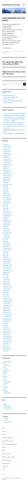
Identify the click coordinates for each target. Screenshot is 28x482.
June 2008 (6, 294)
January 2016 (6, 195)
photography (6, 381)
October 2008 (6, 288)
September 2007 (7, 305)
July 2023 (5, 157)
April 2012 (6, 228)
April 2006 (6, 329)
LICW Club (5, 466)
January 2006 (6, 334)
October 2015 (6, 201)
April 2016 (6, 192)
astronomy (6, 365)
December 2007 (7, 299)
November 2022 (7, 160)
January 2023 (6, 159)
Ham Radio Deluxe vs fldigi (17, 115)
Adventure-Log (9, 422)
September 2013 (7, 215)
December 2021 (7, 171)
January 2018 (6, 181)
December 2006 (7, 314)
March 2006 (6, 330)
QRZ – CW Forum (6, 453)
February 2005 (7, 349)
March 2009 (6, 281)
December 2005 (7, 336)
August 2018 (6, 179)
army (4, 363)
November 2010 (7, 248)
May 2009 (6, 277)
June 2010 (5, 254)
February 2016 (7, 193)
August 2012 (6, 224)
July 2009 (5, 274)
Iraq (4, 378)
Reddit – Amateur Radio (8, 457)
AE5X (3, 450)
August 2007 (6, 307)
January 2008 (6, 298)
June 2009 (6, 276)
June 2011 (5, 239)
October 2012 (6, 223)
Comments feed (7, 407)
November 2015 (7, 199)
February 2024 (7, 146)
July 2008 (5, 292)
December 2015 (7, 197)
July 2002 (5, 351)
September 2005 (7, 341)
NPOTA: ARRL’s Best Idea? (18, 133)
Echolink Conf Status (7, 437)
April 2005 (6, 345)
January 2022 (6, 170)
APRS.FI (4, 431)
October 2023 (6, 151)
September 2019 (7, 177)
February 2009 (7, 283)
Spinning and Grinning (11, 5)
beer (4, 367)
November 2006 (7, 316)
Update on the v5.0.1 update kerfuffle (12, 101)
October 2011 (6, 235)
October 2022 (6, 162)
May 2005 (6, 343)
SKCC (6, 420)
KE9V (3, 447)
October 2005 (6, 340)
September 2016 (7, 184)
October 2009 (6, 268)
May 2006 (6, 327)
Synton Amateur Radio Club (10, 97)
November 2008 (7, 287)
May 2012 (5, 226)
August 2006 (6, 321)
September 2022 (7, 164)
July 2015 (5, 204)
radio (19, 51)
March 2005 (6, 347)
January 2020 (6, 175)
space (5, 389)
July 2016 (5, 186)
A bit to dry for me (8, 102)
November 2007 (7, 301)
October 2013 (6, 213)
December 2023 (7, 149)
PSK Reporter (5, 463)
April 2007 (6, 309)
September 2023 (7, 153)
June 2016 (5, 188)
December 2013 (7, 212)
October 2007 (6, 303)
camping (5, 369)
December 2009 (7, 265)
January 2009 (6, 285)
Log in (5, 403)
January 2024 (6, 148)
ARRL (6, 418)
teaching (5, 391)
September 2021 (7, 173)
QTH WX (4, 434)
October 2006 (6, 318)
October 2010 (6, 250)
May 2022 (5, 168)
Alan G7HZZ (6, 133)
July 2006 (5, 323)
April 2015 (6, 210)
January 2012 (6, 230)
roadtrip (5, 387)
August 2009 (6, 272)
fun (4, 374)
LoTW (3, 469)
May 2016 (5, 190)
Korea (5, 380)
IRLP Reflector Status (7, 441)
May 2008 (6, 296)
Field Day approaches (9, 99)
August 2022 (6, 166)
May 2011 (5, 241)
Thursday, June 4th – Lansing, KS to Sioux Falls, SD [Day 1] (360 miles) (14, 126)
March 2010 (6, 259)
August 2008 (6, 290)
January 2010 (6, 263)
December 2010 (7, 246)
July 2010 (5, 252)
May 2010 (5, 256)
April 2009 (6, 279)
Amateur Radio (7, 361)
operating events (5, 52)
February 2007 (7, 312)
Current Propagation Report (9, 444)
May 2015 (5, 208)
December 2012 (7, 221)
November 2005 (7, 338)
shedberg (6, 51)
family (5, 372)
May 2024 (5, 144)
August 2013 (6, 217)
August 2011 (6, 237)
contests (23, 51)
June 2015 (5, 206)
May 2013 (5, 219)
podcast (5, 383)
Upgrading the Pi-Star (9, 95)
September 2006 (7, 319)
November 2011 (7, 234)
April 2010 (6, 257)
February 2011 (6, 243)
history (5, 376)
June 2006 (6, 325)
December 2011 (7, 232)
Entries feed (6, 405)
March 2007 (6, 310)
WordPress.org (7, 409)
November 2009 (7, 266)
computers (6, 370)
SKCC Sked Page (6, 460)
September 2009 (7, 270)
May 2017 (5, 182)
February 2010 (7, 261)
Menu (23, 4)
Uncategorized (7, 392)
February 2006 (7, 332)
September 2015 (7, 202)
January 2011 (6, 245)
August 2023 (6, 155)
